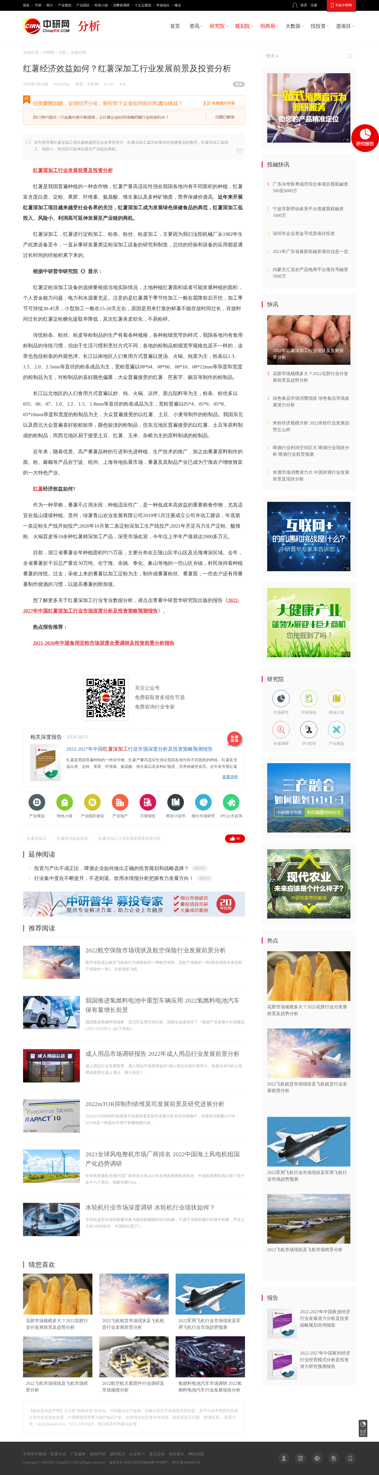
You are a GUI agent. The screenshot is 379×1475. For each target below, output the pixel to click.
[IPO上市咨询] (134, 915)
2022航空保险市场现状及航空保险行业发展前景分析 (155, 950)
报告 (26, 5)
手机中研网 (343, 5)
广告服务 (78, 1454)
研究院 (217, 26)
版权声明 (97, 1454)
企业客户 (137, 1454)
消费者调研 (121, 5)
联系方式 (58, 1454)
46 (238, 838)
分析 (62, 52)
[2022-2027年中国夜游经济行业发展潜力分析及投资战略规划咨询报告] (282, 1337)
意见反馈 (157, 1454)
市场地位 (163, 5)
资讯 (194, 26)
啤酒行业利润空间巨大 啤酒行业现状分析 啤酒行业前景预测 (311, 451)
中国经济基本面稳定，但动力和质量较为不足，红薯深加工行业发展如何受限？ (121, 878)
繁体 (239, 84)
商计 (49, 5)
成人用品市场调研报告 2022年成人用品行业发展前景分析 (162, 1053)
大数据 (292, 26)
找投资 (318, 26)
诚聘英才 (117, 1454)
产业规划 (64, 5)
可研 (38, 5)
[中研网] (47, 26)
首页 (175, 26)
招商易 (267, 26)
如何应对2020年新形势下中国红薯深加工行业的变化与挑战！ (101, 868)
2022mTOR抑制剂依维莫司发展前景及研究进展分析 (154, 1103)
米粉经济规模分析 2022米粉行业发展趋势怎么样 (311, 426)
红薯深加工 (36, 838)
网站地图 (196, 1454)
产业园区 (83, 5)
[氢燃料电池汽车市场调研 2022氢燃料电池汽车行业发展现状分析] (210, 1376)
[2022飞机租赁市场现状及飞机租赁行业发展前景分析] (134, 1313)
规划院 (242, 26)
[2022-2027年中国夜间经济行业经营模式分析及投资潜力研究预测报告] (282, 1378)
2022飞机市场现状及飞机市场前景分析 (305, 1249)
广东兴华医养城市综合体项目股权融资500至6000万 (310, 187)
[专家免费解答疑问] (134, 110)
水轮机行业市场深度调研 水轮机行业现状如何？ (150, 1207)
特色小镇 (101, 5)
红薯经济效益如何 (72, 838)
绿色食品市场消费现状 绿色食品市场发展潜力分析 (311, 401)
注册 (313, 5)
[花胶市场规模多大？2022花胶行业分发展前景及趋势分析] (57, 1313)
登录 (303, 5)
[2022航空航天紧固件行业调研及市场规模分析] (134, 1376)
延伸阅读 (42, 854)
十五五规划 (143, 5)
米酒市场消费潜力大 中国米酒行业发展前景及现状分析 (311, 475)
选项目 (343, 26)
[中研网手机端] (350, 1458)
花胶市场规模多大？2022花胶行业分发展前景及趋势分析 (310, 377)
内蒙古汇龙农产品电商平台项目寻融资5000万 (310, 273)
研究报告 (363, 1424)
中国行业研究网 (135, 1462)
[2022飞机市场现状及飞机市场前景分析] (57, 1376)
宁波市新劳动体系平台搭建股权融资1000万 (308, 212)
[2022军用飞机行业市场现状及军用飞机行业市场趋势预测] (210, 1313)
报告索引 (176, 1454)
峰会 (178, 5)
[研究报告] (317, 1458)
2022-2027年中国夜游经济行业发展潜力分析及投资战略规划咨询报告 (325, 1318)
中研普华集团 (34, 1454)
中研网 (48, 52)
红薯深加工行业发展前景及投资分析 (129, 838)
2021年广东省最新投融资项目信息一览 (310, 251)
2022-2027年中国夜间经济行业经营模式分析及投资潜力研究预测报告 (325, 1360)
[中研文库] (333, 1458)
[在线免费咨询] (235, 740)
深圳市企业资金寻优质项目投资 (304, 233)
